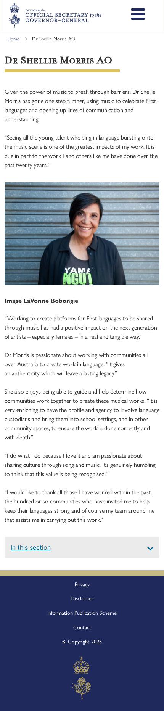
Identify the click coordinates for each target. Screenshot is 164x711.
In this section (31, 547)
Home (13, 39)
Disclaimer (82, 598)
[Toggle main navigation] (138, 15)
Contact (82, 627)
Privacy (82, 584)
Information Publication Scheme (82, 613)
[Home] (55, 15)
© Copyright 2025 (82, 641)
